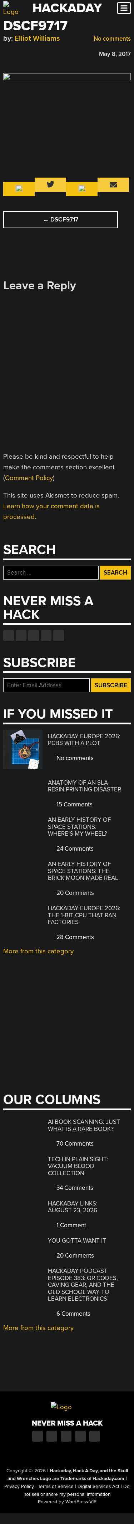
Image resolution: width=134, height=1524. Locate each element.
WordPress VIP (80, 1502)
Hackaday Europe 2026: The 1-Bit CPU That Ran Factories (84, 915)
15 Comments (74, 804)
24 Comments (74, 848)
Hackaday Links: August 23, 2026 (73, 1207)
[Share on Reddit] (37, 53)
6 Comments (72, 1313)
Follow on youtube (33, 635)
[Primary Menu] (124, 8)
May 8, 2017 (115, 54)
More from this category (38, 951)
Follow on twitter (21, 635)
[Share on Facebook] (6, 53)
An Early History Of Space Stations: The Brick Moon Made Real (83, 871)
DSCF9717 (60, 219)
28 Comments (74, 937)
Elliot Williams (37, 38)
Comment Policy (29, 478)
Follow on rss (46, 635)
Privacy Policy (19, 1486)
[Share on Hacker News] (27, 53)
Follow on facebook (8, 635)
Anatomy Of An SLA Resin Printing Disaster (84, 786)
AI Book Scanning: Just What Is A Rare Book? (84, 1125)
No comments (111, 38)
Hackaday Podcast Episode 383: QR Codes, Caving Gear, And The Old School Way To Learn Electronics (83, 1285)
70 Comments (74, 1143)
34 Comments (74, 1188)
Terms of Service (56, 1486)
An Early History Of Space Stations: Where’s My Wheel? (79, 826)
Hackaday (67, 8)
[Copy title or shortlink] (48, 53)
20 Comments (74, 893)
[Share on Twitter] (17, 53)
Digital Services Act (98, 1486)
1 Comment (70, 1225)
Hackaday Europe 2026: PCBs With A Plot (84, 740)
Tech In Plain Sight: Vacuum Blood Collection (78, 1166)
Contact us (58, 635)
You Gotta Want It (77, 1240)
